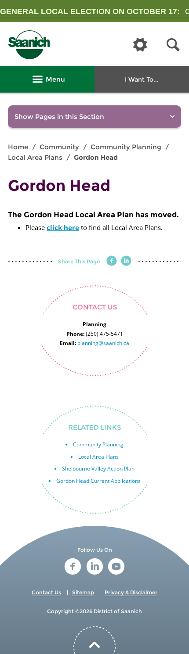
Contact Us (46, 592)
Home (18, 147)
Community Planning (126, 147)
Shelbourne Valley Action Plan (98, 468)
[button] (173, 45)
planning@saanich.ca (103, 343)
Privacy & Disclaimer (131, 592)
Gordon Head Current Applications (98, 481)
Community (59, 147)
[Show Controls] (140, 45)
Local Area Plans (35, 157)
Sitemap (83, 592)
